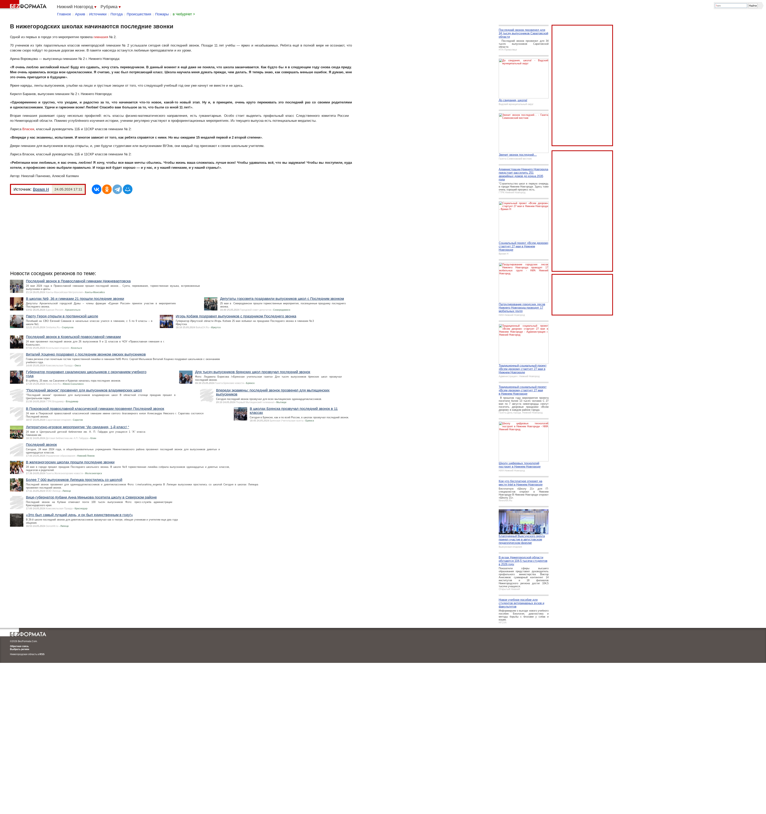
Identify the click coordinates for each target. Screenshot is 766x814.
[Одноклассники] (107, 189)
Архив (80, 14)
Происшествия (139, 14)
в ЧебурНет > (184, 14)
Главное (64, 14)
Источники (98, 14)
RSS (41, 654)
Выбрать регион (19, 649)
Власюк (28, 129)
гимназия (101, 37)
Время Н (41, 189)
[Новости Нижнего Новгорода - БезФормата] (24, 5)
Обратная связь (19, 646)
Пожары (162, 14)
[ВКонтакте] (96, 189)
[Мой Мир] (127, 189)
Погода (117, 14)
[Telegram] (117, 189)
